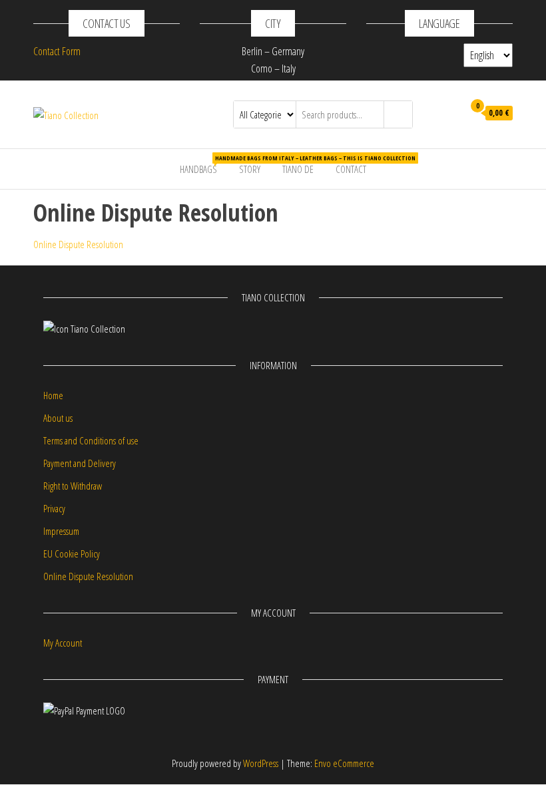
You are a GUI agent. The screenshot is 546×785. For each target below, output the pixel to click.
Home (53, 395)
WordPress (260, 763)
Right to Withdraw (72, 485)
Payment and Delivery (79, 463)
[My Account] (449, 113)
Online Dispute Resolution (78, 244)
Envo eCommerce (344, 763)
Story (249, 169)
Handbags (203, 165)
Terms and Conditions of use (90, 440)
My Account (62, 642)
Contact (351, 169)
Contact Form (57, 51)
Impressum (61, 531)
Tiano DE (298, 169)
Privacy (54, 508)
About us (58, 417)
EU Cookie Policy (71, 553)
